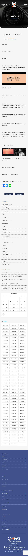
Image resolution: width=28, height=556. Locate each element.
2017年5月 (5, 437)
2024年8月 (5, 349)
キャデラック (6, 236)
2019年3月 (22, 413)
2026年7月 (14, 325)
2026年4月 (14, 328)
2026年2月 (5, 331)
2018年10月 (13, 419)
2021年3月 (22, 389)
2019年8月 (5, 410)
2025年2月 (5, 343)
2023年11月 (5, 358)
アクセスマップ (5, 479)
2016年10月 (13, 444)
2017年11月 (5, 431)
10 (3, 304)
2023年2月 (5, 367)
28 (17, 310)
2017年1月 (14, 441)
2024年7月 (14, 349)
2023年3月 (22, 364)
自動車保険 (4, 506)
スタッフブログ (10, 20)
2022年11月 (5, 370)
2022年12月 (22, 367)
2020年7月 (14, 398)
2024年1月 (14, 355)
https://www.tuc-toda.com (15, 549)
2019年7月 (14, 410)
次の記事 (19, 194)
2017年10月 (13, 431)
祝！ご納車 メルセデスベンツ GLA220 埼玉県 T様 (14, 280)
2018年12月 (22, 416)
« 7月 (2, 316)
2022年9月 (22, 370)
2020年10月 (13, 395)
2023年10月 (13, 358)
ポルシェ (5, 248)
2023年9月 (22, 358)
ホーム (4, 20)
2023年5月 (5, 364)
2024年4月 (14, 352)
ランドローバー (7, 258)
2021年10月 (13, 383)
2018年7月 (14, 422)
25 (7, 310)
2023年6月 (22, 361)
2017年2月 (5, 441)
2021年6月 (22, 386)
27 (14, 310)
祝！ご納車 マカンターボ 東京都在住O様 (12, 276)
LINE (4, 5)
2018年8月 (5, 422)
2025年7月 (14, 337)
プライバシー (4, 523)
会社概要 (3, 516)
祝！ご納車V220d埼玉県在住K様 (10, 284)
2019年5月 (5, 413)
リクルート (4, 519)
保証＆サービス (5, 493)
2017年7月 (14, 434)
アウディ (5, 229)
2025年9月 (22, 334)
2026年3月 (22, 328)
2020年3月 (22, 401)
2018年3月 (22, 425)
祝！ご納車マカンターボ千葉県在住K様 (11, 273)
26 (10, 310)
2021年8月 (5, 386)
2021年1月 (14, 392)
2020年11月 (5, 395)
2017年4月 (14, 437)
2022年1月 (14, 380)
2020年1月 (14, 404)
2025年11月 (5, 334)
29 (21, 310)
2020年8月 (5, 398)
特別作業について (5, 499)
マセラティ (5, 251)
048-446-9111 (7, 5)
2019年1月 (14, 416)
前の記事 (9, 194)
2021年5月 (5, 389)
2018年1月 (14, 428)
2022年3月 (22, 377)
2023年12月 (22, 355)
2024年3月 (22, 352)
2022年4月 (14, 377)
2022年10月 (13, 370)
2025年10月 (13, 334)
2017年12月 (22, 428)
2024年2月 (5, 355)
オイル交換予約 (5, 459)
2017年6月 (22, 434)
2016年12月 (22, 441)
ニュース (3, 462)
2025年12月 (22, 331)
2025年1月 (14, 343)
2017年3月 (22, 437)
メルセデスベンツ (7, 255)
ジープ (4, 239)
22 (21, 307)
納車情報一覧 (5, 223)
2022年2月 (5, 380)
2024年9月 (22, 346)
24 (3, 310)
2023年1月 (14, 367)
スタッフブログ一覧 (12, 39)
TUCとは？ (4, 486)
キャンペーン (6, 217)
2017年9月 (22, 431)
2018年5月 (5, 425)
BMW (4, 226)
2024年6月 (22, 349)
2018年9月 (22, 419)
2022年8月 (5, 374)
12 (10, 304)
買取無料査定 (4, 509)
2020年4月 (14, 401)
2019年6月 (22, 410)
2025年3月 (22, 340)
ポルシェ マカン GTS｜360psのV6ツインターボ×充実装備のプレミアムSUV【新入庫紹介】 (14, 287)
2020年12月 (22, 392)
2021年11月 (5, 383)
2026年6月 (22, 325)
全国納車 (3, 496)
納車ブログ (4, 466)
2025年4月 (14, 340)
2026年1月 (14, 331)
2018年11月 (5, 419)
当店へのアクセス (7, 220)
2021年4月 (14, 389)
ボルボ (4, 245)
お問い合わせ (4, 526)
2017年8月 (5, 434)
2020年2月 (5, 404)
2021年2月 (5, 392)
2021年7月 (14, 386)
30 (24, 310)
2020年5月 (5, 401)
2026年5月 (5, 328)
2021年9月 (22, 383)
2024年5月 (5, 352)
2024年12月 (22, 343)
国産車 (4, 261)
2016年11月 (5, 444)
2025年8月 (5, 337)
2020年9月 (22, 395)
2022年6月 (22, 374)
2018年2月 (5, 428)
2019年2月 (5, 416)
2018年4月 (14, 425)
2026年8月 (5, 325)
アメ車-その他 (6, 233)
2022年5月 (5, 377)
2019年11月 (5, 407)
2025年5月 (5, 340)
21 (17, 307)
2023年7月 (14, 361)
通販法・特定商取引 (6, 529)
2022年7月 (14, 374)
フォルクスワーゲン (8, 242)
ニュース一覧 (5, 211)
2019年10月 (13, 407)
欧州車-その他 (6, 264)
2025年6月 (22, 337)
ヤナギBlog (6, 208)
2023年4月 (14, 364)
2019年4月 (14, 413)
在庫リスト (2, 5)
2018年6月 (22, 422)
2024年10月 (13, 346)
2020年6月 (22, 398)
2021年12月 (22, 380)
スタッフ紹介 (4, 482)
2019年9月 (22, 407)
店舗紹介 (3, 476)
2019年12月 (22, 404)
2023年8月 (5, 361)
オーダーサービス (5, 502)
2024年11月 (5, 346)
